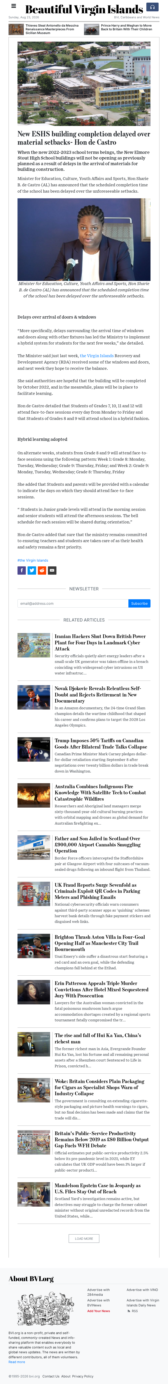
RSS (134, 1311)
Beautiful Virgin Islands (84, 9)
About (65, 1376)
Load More (84, 1238)
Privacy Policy (82, 1376)
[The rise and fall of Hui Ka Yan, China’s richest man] (34, 1044)
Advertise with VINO (142, 1290)
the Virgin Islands (97, 356)
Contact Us (51, 1376)
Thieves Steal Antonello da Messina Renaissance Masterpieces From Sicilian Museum (52, 29)
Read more (17, 1362)
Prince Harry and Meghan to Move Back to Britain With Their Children (126, 27)
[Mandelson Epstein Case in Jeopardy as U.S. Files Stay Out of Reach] (34, 1194)
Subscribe (139, 603)
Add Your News (98, 1311)
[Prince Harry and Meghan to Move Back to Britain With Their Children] (91, 29)
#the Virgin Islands (33, 560)
